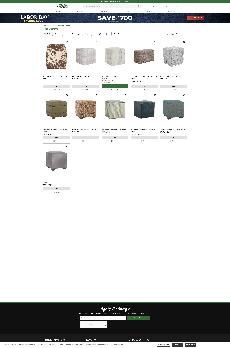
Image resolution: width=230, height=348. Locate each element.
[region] (115, 345)
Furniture (58, 11)
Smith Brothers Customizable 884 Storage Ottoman (84, 129)
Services (126, 11)
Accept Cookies (190, 344)
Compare (57, 89)
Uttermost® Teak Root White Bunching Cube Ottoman (173, 76)
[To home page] (62, 6)
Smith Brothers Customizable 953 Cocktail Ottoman (114, 129)
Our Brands (104, 11)
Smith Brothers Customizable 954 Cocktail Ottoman (172, 129)
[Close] (227, 345)
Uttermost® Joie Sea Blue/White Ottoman (112, 76)
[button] (146, 6)
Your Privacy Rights (163, 344)
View (56, 86)
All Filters (48, 34)
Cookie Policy (37, 346)
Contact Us (171, 11)
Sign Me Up (138, 318)
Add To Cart (115, 86)
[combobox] (57, 34)
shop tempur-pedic (195, 17)
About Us (149, 11)
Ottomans (68, 25)
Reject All (177, 344)
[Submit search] (139, 6)
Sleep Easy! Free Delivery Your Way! (117, 1)
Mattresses (80, 11)
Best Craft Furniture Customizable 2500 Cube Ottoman (56, 76)
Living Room (61, 25)
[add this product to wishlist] (67, 42)
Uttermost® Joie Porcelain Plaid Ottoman (82, 76)
